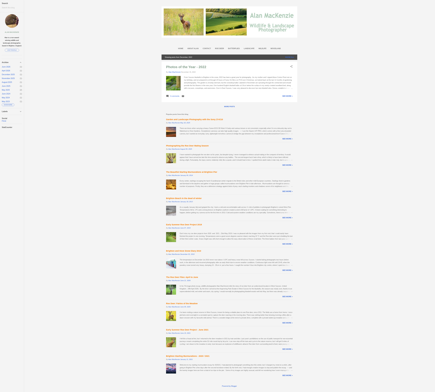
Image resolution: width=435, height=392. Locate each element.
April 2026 (6, 71)
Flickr (4, 121)
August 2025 (7, 82)
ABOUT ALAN (193, 48)
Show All (289, 57)
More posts (229, 106)
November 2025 (8, 78)
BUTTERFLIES (234, 48)
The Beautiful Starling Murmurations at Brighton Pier (191, 172)
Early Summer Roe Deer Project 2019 (184, 224)
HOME (180, 48)
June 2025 (6, 86)
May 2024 (6, 98)
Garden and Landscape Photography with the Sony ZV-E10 (194, 119)
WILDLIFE (262, 48)
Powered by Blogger (229, 386)
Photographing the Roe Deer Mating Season (187, 146)
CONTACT (207, 48)
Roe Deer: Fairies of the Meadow (182, 303)
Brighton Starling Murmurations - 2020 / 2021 (187, 356)
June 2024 (6, 94)
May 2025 (6, 90)
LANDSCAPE (249, 48)
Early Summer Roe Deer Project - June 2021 (187, 330)
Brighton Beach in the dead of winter (184, 198)
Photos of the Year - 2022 (186, 67)
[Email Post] (183, 97)
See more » (287, 96)
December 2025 (8, 74)
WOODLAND (276, 48)
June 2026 (6, 67)
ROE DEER (219, 48)
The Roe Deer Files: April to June (182, 277)
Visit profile (12, 50)
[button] (291, 66)
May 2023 (6, 101)
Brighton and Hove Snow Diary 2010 (183, 251)
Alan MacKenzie (12, 32)
